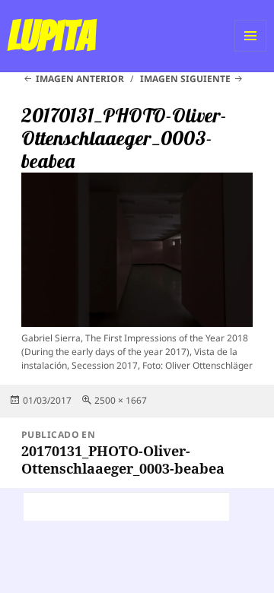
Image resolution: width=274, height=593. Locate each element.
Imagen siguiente (185, 78)
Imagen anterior (80, 78)
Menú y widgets (250, 51)
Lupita (51, 36)
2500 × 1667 (120, 400)
